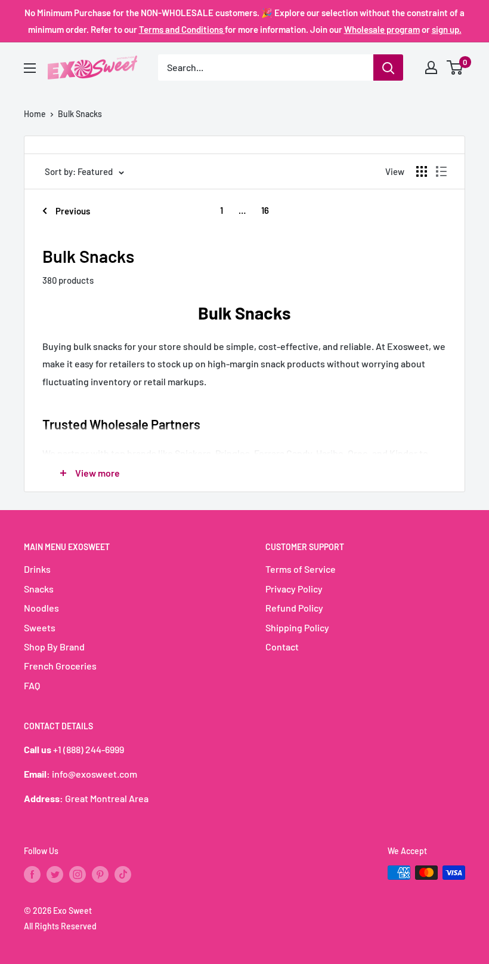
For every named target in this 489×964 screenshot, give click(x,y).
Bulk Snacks (80, 114)
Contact (282, 646)
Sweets (39, 627)
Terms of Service (300, 569)
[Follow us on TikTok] (122, 873)
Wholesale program (382, 29)
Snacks (39, 588)
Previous (72, 210)
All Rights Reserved (60, 926)
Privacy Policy (294, 588)
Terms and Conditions (182, 29)
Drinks (37, 569)
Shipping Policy (297, 627)
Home (35, 114)
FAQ (32, 685)
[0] (455, 67)
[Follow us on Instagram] (77, 873)
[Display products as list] (441, 171)
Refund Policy (294, 607)
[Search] (388, 67)
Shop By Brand (54, 646)
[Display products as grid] (421, 171)
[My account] (431, 67)
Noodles (41, 607)
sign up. (447, 29)
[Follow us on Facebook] (32, 873)
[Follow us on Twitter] (55, 873)
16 (265, 210)
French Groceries (60, 665)
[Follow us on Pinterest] (100, 873)
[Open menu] (30, 68)
